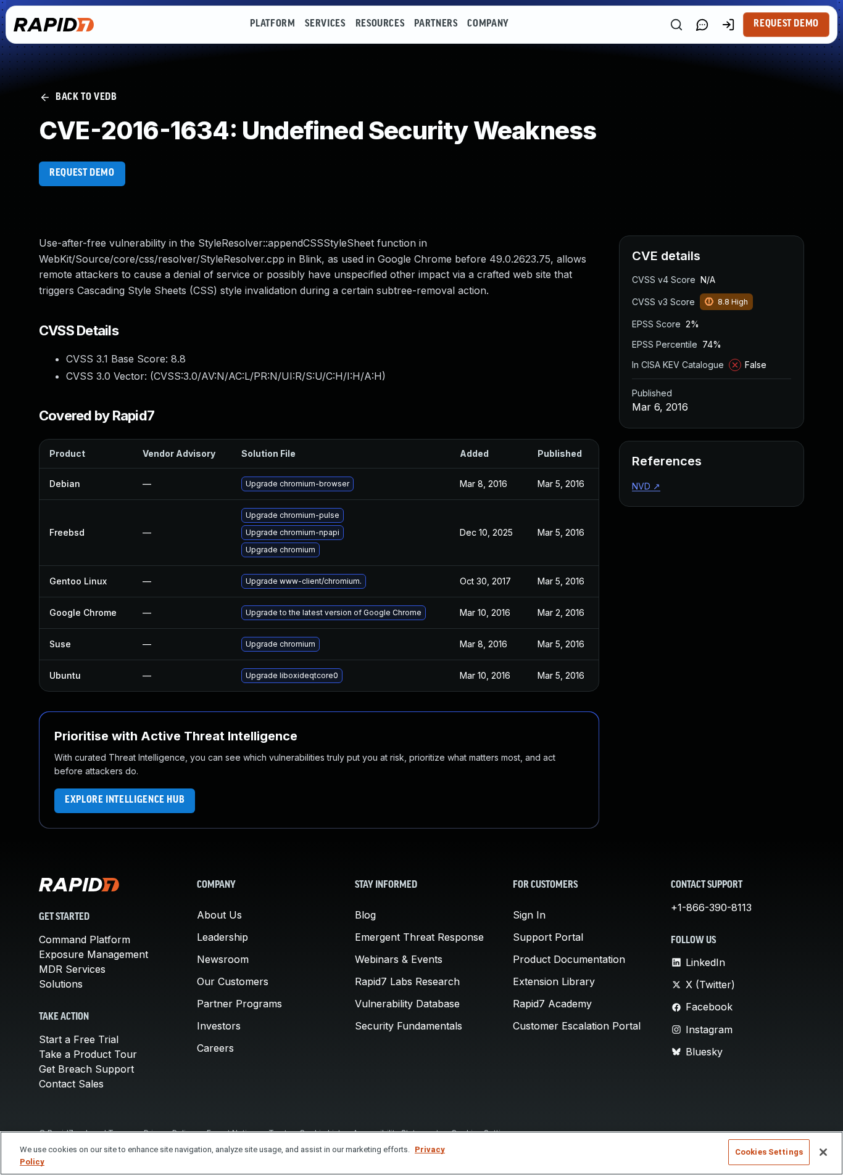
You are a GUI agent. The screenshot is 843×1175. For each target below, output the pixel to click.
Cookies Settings (769, 1152)
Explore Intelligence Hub (125, 800)
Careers (215, 1048)
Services (325, 24)
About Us (219, 915)
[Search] (676, 25)
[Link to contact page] (702, 25)
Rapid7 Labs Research (407, 981)
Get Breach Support (86, 1069)
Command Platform (84, 939)
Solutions (61, 984)
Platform (272, 24)
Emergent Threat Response (419, 937)
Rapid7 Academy (552, 1003)
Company (488, 24)
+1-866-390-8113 (711, 907)
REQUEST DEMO (82, 173)
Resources (380, 24)
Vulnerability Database (407, 1003)
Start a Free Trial (78, 1039)
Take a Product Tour (88, 1054)
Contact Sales (71, 1084)
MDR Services (72, 969)
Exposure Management (93, 954)
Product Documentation (569, 959)
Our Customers (232, 981)
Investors (219, 1026)
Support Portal (548, 937)
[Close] (823, 1152)
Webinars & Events (398, 959)
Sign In (529, 915)
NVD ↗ (646, 486)
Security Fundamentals (408, 1026)
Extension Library (554, 981)
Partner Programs (239, 1003)
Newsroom (223, 959)
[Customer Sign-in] (728, 25)
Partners (435, 24)
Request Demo (786, 24)
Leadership (222, 937)
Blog (365, 915)
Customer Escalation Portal (577, 1026)
